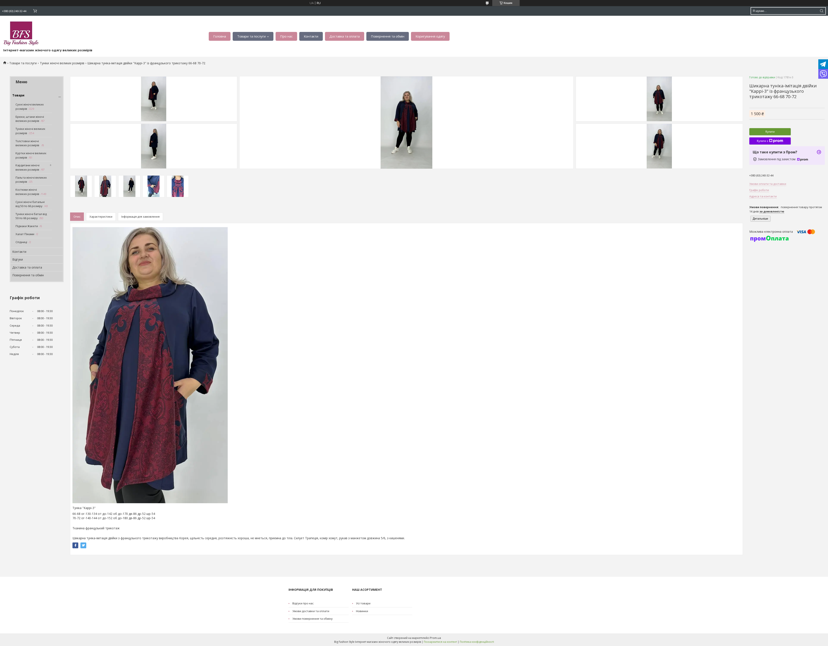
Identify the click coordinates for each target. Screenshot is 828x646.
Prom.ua (435, 638)
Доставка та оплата (344, 36)
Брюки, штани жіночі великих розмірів (30, 119)
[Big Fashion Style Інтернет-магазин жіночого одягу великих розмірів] (21, 33)
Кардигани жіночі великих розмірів (27, 167)
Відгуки (17, 259)
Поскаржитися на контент (440, 642)
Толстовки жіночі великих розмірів (28, 143)
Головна (219, 36)
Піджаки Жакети (27, 226)
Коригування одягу (430, 36)
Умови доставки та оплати (310, 611)
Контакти (311, 36)
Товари (18, 95)
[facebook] (75, 545)
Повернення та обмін (387, 36)
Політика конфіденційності (477, 642)
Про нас (286, 36)
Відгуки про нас (303, 603)
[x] (83, 545)
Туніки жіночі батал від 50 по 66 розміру (31, 216)
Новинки (362, 611)
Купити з (762, 141)
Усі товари (363, 603)
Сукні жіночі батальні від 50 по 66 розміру (30, 204)
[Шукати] (821, 11)
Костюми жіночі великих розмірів (27, 192)
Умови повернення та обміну (312, 619)
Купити (770, 131)
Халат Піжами (25, 234)
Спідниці (21, 242)
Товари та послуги (251, 36)
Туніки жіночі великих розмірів (62, 63)
